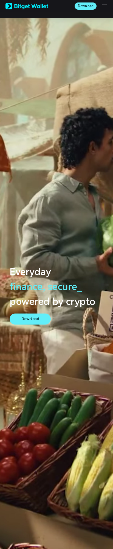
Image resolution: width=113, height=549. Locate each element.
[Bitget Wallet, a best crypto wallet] (26, 6)
